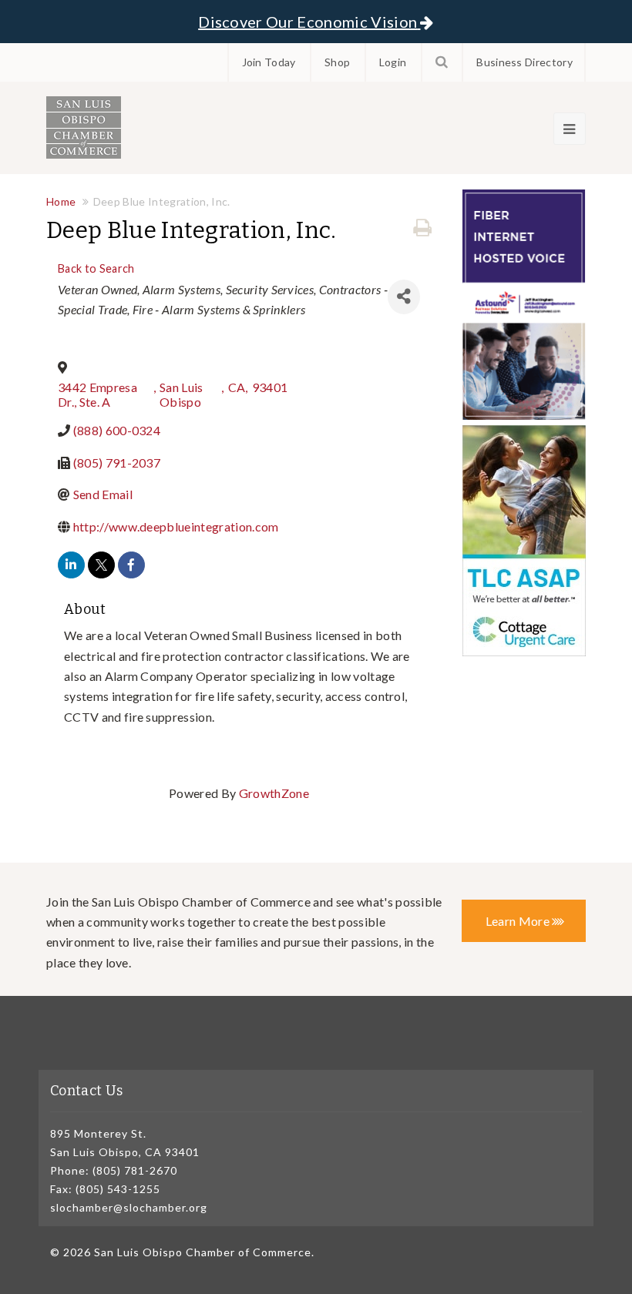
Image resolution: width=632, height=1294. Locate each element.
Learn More (519, 921)
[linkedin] (71, 564)
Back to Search (96, 268)
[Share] (404, 297)
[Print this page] (422, 228)
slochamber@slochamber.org (128, 1207)
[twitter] (101, 564)
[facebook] (131, 564)
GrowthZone (274, 793)
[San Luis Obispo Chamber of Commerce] (83, 127)
